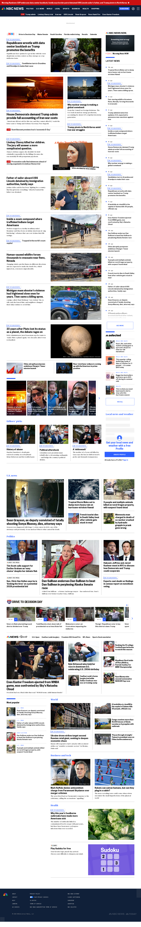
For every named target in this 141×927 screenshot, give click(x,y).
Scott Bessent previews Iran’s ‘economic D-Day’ (30, 129)
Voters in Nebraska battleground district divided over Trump (19, 625)
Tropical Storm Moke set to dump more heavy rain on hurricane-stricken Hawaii (121, 72)
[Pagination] (126, 605)
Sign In (125, 460)
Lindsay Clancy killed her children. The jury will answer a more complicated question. (26, 145)
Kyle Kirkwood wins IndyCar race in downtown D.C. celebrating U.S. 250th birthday (83, 666)
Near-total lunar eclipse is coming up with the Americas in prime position (87, 366)
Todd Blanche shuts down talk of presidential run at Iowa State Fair (49, 625)
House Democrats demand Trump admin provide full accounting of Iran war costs (32, 116)
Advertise (71, 904)
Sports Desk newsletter (101, 637)
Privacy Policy (35, 894)
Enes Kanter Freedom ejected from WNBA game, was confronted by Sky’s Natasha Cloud (119, 220)
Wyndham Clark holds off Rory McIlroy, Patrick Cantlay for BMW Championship (124, 663)
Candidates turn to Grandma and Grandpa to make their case (26, 64)
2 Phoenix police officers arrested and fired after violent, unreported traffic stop (120, 315)
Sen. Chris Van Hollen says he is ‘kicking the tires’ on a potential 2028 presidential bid (22, 583)
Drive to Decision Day (27, 34)
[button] (57, 8)
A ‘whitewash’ (79, 449)
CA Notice (33, 900)
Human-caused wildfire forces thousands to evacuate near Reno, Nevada (26, 257)
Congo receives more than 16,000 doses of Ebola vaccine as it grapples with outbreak (123, 722)
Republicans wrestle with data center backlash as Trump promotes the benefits (26, 46)
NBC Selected (72, 907)
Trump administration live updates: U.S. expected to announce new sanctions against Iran (120, 115)
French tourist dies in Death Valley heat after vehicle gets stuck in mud (121, 275)
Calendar (93, 34)
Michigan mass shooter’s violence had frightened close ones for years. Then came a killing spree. (26, 293)
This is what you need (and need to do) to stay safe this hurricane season (124, 392)
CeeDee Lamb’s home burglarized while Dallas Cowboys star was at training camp (89, 679)
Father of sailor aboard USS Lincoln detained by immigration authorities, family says (25, 181)
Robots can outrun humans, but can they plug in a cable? (114, 789)
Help (13, 900)
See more (120, 325)
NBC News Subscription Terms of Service (43, 907)
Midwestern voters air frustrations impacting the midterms (76, 626)
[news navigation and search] (138, 9)
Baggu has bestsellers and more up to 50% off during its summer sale (124, 378)
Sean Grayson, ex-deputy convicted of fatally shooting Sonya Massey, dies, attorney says (121, 302)
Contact (14, 897)
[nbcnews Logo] (5, 894)
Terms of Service (35, 904)
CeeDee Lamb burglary (50, 637)
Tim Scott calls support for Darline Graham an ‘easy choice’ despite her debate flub (22, 568)
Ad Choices (15, 907)
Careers (14, 904)
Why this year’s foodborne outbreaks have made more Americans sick (64, 815)
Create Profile (120, 454)
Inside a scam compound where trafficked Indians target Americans (24, 222)
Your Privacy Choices (41, 897)
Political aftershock (49, 449)
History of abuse (15, 449)
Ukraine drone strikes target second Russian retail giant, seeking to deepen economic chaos (69, 738)
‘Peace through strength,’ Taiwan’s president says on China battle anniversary (123, 737)
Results (85, 34)
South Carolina (56, 34)
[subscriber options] (133, 8)
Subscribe (71, 900)
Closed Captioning (74, 897)
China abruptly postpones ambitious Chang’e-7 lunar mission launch (34, 366)
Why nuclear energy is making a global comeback (83, 106)
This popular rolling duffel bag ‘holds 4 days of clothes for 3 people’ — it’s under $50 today (124, 363)
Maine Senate (42, 34)
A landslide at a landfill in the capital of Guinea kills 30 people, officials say (120, 206)
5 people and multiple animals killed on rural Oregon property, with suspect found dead (120, 262)
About (14, 894)
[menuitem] (29, 8)
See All (120, 402)
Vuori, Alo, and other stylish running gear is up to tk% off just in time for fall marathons (124, 347)
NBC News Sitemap (73, 894)
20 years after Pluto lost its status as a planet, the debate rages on (26, 330)
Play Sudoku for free (61, 848)
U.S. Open (35, 637)
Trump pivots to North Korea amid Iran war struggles (84, 128)
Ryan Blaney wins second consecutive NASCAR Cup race (123, 678)
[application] (35, 92)
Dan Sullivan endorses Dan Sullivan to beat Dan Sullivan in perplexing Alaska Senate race (120, 235)
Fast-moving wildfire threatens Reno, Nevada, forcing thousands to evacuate (121, 101)
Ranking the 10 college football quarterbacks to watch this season (124, 647)
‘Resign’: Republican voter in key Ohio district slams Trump (107, 625)
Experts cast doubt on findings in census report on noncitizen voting (118, 583)
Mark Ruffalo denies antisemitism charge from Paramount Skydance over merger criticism (70, 790)
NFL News (86, 637)
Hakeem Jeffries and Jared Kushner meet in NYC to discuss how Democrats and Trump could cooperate (119, 566)
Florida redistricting (72, 34)
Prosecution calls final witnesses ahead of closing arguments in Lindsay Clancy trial (26, 162)
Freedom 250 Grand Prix (71, 637)
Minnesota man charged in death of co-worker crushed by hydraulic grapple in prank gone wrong (124, 521)
